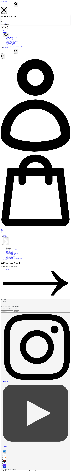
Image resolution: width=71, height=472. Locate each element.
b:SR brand (6, 469)
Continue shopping (5, 24)
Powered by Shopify (12, 469)
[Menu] (1, 232)
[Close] (1, 19)
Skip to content (4, 1)
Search (4, 301)
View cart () (3, 23)
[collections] (6, 247)
